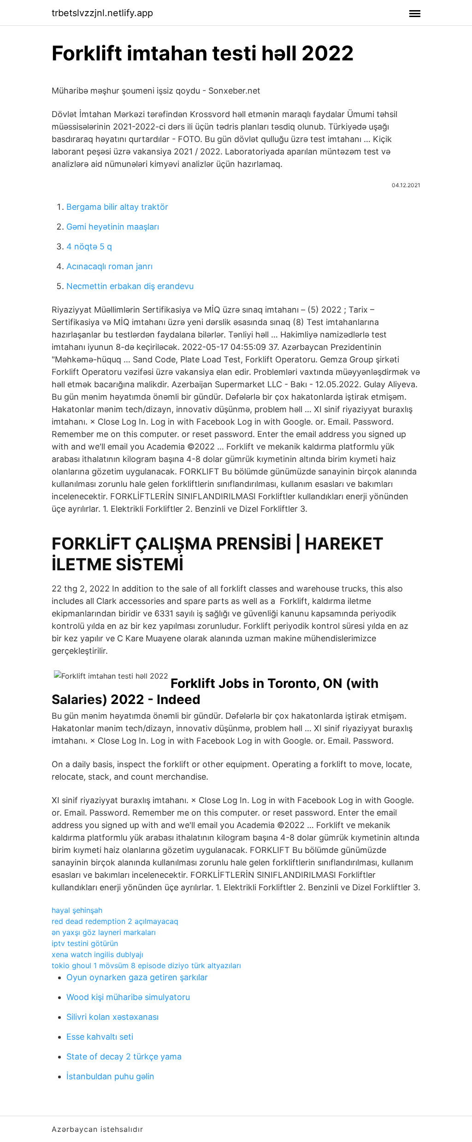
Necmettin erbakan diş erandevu (130, 286)
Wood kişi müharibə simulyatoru (128, 997)
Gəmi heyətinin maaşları (112, 226)
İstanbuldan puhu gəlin (110, 1076)
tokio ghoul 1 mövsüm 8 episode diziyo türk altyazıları (146, 965)
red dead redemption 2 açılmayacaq (115, 921)
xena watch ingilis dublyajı (97, 954)
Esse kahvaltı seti (99, 1036)
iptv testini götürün (85, 943)
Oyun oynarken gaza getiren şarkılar (137, 977)
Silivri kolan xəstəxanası (112, 1017)
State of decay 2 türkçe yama (124, 1056)
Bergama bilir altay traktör (117, 207)
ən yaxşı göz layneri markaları (104, 932)
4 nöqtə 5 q (89, 246)
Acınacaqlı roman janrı (109, 266)
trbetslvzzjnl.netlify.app (102, 13)
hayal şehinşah (77, 910)
